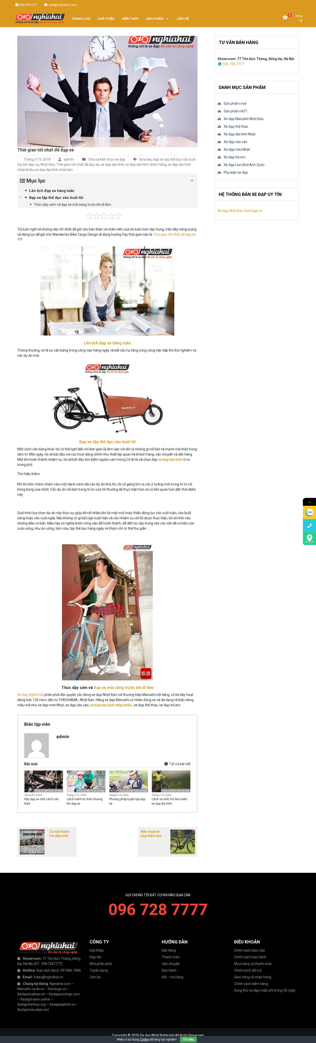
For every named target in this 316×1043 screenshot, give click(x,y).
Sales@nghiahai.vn (48, 977)
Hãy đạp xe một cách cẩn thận (41, 801)
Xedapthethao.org (31, 1004)
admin (69, 159)
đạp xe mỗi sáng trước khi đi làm (123, 687)
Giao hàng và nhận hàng (252, 977)
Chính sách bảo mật (249, 950)
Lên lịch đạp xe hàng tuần (107, 343)
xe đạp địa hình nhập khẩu (111, 705)
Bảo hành (169, 970)
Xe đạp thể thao (236, 126)
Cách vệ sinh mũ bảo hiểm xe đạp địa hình (169, 801)
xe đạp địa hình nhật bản (54, 170)
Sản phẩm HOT (235, 111)
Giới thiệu (97, 950)
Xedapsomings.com (64, 994)
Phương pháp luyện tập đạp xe (127, 801)
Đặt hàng (169, 950)
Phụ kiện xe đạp (236, 172)
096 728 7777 (233, 64)
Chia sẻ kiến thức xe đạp (106, 159)
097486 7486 (70, 970)
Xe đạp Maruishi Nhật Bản (244, 119)
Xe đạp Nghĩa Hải (30, 695)
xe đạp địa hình (112, 165)
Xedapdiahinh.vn (62, 1004)
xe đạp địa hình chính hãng (145, 165)
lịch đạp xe (31, 165)
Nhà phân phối (101, 964)
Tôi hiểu (188, 1039)
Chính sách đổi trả (248, 970)
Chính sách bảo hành (250, 957)
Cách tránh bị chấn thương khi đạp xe (85, 801)
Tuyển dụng (99, 970)
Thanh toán (171, 957)
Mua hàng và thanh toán (253, 964)
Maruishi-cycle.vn (30, 989)
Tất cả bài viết (179, 764)
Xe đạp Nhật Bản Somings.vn (239, 211)
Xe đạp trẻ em (234, 157)
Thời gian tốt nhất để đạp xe (45, 149)
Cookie (144, 1039)
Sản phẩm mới (235, 103)
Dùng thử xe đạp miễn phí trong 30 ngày (265, 990)
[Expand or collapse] (192, 181)
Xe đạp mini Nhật (237, 149)
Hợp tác (95, 957)
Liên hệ (95, 977)
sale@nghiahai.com (62, 5)
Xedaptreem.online (35, 999)
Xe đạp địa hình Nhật (240, 134)
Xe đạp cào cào (235, 142)
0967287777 (28, 5)
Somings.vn (57, 989)
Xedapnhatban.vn (31, 994)
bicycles (145, 159)
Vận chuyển (171, 964)
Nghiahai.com (60, 984)
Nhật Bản (47, 165)
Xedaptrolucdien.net (33, 1010)
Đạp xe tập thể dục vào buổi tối (107, 441)
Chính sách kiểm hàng (251, 984)
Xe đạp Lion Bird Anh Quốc (244, 165)
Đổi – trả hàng (172, 977)
